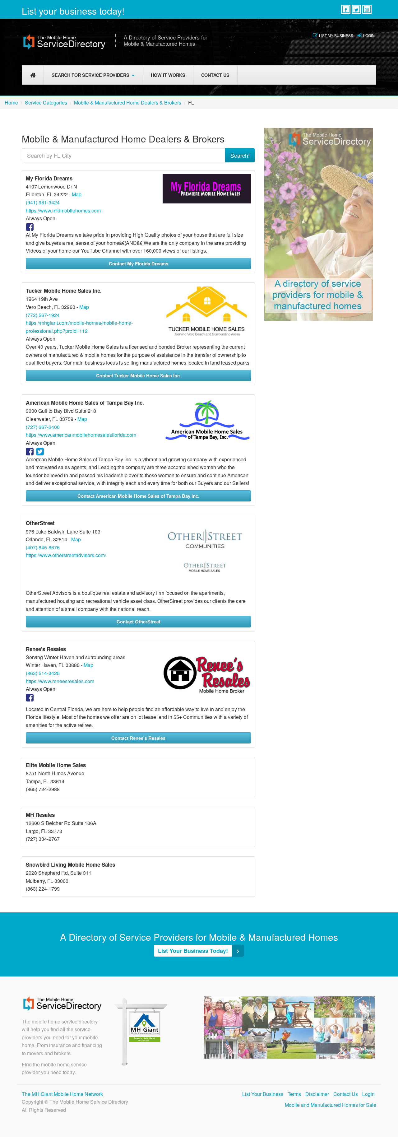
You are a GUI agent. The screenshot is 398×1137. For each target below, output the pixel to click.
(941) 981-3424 (43, 202)
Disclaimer (317, 1093)
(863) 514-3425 (43, 673)
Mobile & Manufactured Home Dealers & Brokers (127, 102)
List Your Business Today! (193, 951)
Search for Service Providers (90, 75)
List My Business (336, 35)
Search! (240, 155)
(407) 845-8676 (43, 547)
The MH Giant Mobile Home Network (62, 1093)
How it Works (168, 75)
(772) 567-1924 (43, 315)
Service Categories (46, 102)
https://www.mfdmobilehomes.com (63, 210)
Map (76, 194)
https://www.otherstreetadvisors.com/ (66, 555)
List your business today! (73, 10)
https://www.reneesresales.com (60, 681)
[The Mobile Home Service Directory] (64, 42)
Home (11, 102)
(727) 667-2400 (43, 427)
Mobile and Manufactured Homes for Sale (330, 1104)
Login (369, 35)
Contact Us (215, 75)
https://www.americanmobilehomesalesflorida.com (81, 434)
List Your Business (262, 1093)
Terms (294, 1093)
